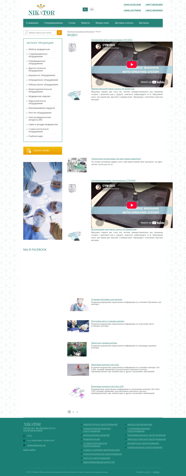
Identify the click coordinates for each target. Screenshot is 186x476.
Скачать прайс (41, 151)
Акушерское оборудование (41, 75)
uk (91, 9)
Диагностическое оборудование (37, 69)
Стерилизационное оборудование (37, 55)
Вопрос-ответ (102, 23)
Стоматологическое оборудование (38, 130)
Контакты (144, 23)
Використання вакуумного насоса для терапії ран (112, 89)
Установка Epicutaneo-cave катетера (106, 299)
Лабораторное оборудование (43, 84)
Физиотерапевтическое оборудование (40, 90)
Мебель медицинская (39, 49)
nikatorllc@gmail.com (36, 445)
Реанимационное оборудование (36, 62)
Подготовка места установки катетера (107, 321)
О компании (32, 23)
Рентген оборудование (39, 112)
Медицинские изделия (39, 96)
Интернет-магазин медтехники (80, 31)
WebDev (156, 472)
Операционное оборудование (43, 79)
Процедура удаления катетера (104, 343)
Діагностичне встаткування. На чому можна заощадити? (116, 159)
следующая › (77, 412)
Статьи (71, 23)
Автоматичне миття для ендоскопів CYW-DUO (111, 40)
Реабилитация (35, 136)
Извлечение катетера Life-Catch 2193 (107, 386)
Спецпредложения (53, 23)
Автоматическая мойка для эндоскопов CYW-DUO (113, 180)
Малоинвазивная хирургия (41, 108)
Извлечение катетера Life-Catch (105, 365)
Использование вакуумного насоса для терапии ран (114, 229)
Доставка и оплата (124, 23)
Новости (85, 23)
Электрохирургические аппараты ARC (39, 118)
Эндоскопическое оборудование (37, 102)
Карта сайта (29, 449)
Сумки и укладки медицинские (43, 124)
